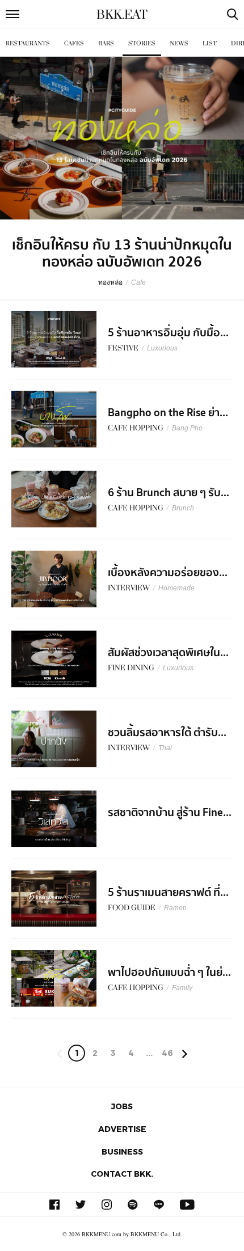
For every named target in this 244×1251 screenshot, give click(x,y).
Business (122, 1151)
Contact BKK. (122, 1173)
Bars (106, 43)
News (179, 43)
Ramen (175, 908)
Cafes (74, 43)
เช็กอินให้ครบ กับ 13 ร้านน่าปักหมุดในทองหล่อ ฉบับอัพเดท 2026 (122, 253)
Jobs (122, 1106)
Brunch (183, 508)
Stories (141, 43)
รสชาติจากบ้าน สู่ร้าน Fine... (170, 812)
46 (167, 1053)
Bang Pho (187, 428)
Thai (165, 748)
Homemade (176, 588)
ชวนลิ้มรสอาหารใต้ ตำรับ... (167, 732)
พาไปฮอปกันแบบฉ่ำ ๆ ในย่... (169, 972)
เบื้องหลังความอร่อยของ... (168, 572)
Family (182, 988)
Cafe (138, 282)
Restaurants (28, 43)
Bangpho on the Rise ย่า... (168, 412)
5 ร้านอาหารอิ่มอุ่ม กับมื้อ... (168, 332)
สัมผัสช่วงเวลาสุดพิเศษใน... (168, 652)
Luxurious (162, 348)
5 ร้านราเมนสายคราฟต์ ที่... (168, 892)
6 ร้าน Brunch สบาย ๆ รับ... (168, 492)
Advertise (122, 1129)
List (210, 43)
